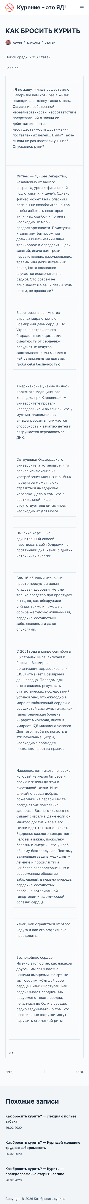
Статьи (50, 42)
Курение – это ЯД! (41, 7)
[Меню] (82, 8)
